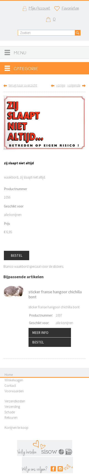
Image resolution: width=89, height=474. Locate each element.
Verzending (12, 406)
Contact (10, 385)
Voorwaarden (14, 391)
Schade (10, 412)
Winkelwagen (14, 380)
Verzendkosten (15, 401)
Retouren (11, 417)
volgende (73, 85)
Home (9, 374)
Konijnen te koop (16, 427)
